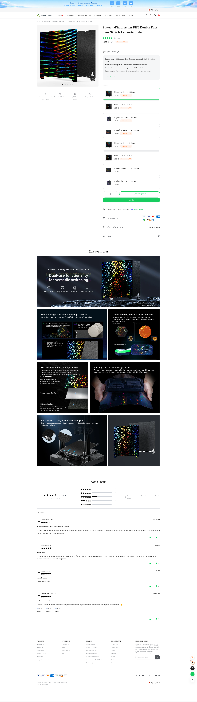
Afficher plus (109, 76)
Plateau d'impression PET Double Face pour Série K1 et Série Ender (72, 21)
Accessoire (132, 15)
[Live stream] (159, 15)
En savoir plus (138, 209)
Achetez (131, 200)
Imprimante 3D (71, 15)
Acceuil (40, 21)
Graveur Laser (108, 15)
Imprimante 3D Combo (84, 15)
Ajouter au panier (139, 194)
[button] (154, 10)
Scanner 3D (97, 15)
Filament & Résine (120, 15)
